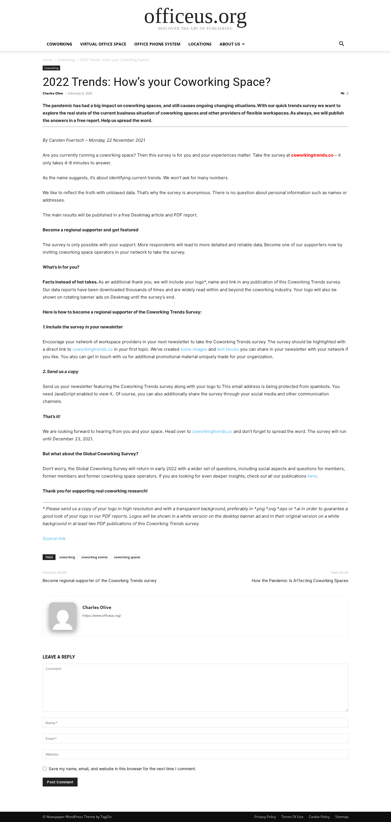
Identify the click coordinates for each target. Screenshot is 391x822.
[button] (341, 44)
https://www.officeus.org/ (101, 616)
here (312, 476)
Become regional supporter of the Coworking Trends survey (99, 580)
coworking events (94, 557)
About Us (230, 44)
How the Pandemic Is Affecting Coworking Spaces (300, 580)
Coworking (59, 44)
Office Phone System (157, 44)
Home (47, 59)
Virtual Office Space (103, 44)
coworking (67, 557)
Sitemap (341, 816)
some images (193, 349)
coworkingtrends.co (312, 155)
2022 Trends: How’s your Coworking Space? (157, 82)
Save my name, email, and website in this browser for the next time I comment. (122, 768)
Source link (54, 538)
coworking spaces (127, 557)
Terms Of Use (292, 816)
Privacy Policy (265, 816)
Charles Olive (53, 93)
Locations (200, 44)
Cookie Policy (319, 816)
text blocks (228, 349)
